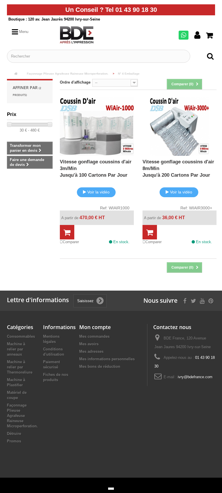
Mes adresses (91, 351)
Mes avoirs (89, 344)
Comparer (71, 242)
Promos (14, 441)
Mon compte (95, 327)
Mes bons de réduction (99, 366)
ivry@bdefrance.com (195, 377)
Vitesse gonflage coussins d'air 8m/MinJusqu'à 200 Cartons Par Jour (178, 168)
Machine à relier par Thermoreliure (19, 367)
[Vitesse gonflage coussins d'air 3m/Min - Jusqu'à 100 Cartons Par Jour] (97, 126)
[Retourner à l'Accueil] (15, 73)
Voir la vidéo (98, 192)
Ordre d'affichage (75, 82)
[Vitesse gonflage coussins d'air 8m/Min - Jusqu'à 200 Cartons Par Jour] (180, 126)
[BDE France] (84, 34)
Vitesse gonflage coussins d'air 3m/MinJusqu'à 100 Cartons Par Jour (96, 168)
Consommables (21, 336)
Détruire (14, 433)
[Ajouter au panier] (67, 232)
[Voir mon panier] (210, 35)
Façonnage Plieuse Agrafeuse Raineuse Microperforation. (22, 415)
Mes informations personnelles (107, 359)
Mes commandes (94, 336)
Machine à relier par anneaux (16, 349)
